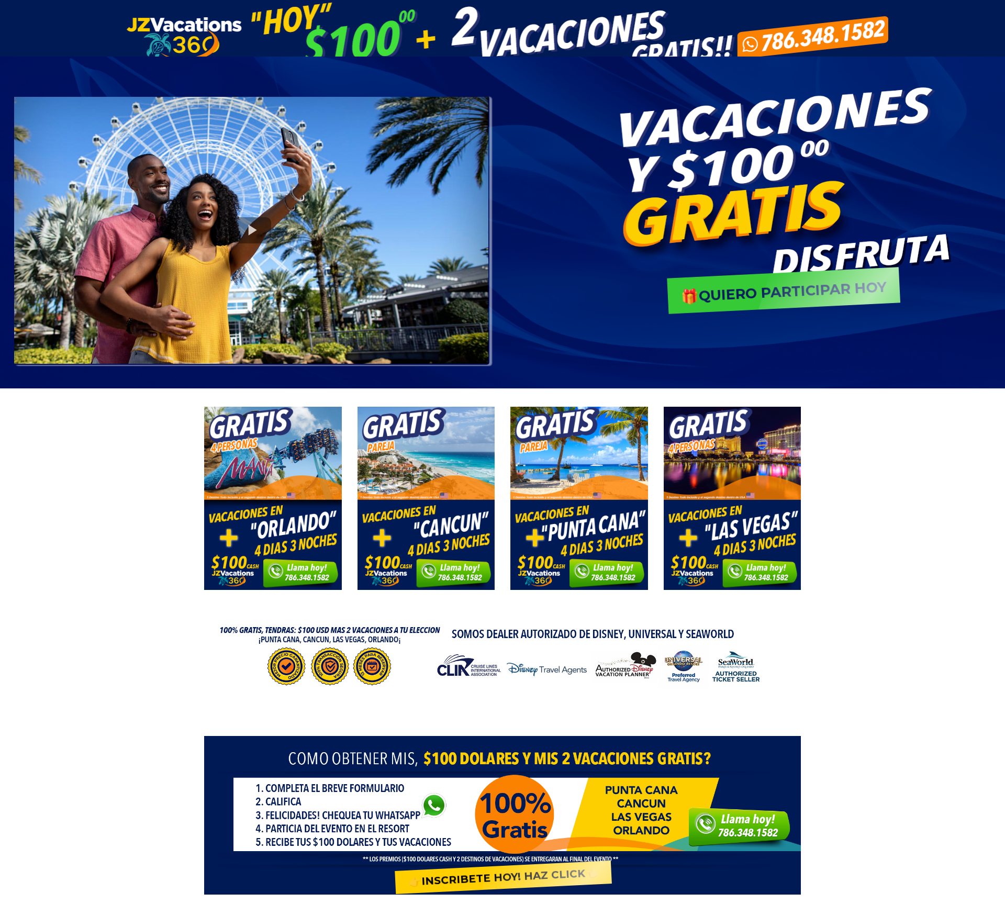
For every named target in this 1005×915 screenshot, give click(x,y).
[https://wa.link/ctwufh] (273, 497)
